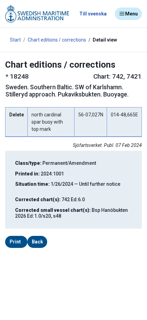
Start (15, 40)
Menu (131, 13)
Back (37, 241)
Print (15, 241)
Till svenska (93, 13)
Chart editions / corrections (57, 40)
